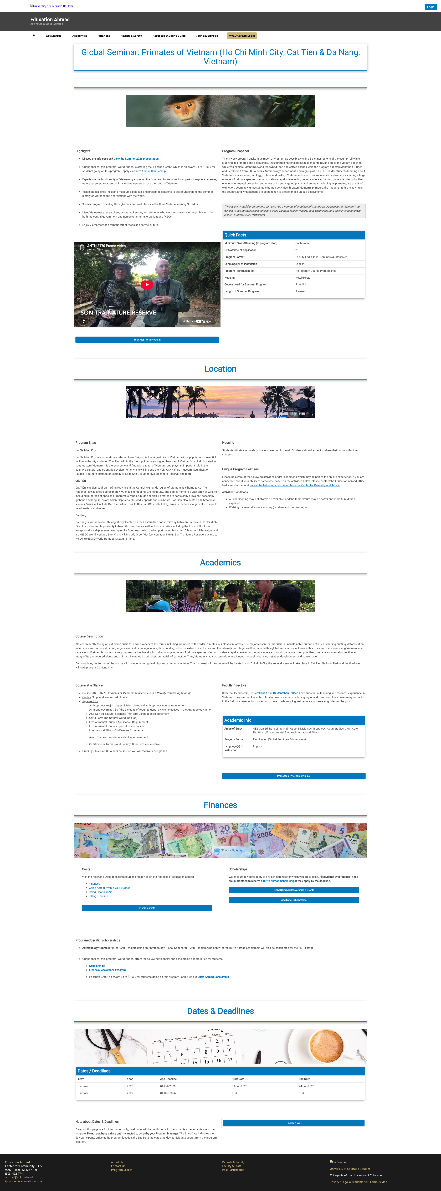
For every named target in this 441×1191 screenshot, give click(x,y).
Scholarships (97, 966)
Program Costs (147, 908)
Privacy (334, 1182)
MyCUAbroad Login (242, 36)
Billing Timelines (99, 896)
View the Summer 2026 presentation (136, 159)
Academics (79, 36)
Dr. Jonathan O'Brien (285, 693)
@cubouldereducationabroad (24, 1181)
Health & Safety (131, 36)
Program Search (121, 1170)
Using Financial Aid (100, 892)
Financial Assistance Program (107, 970)
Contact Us (118, 1166)
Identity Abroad (207, 36)
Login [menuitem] (430, 7)
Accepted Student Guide (169, 36)
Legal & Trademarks (355, 1182)
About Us (117, 1162)
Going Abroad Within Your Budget (109, 888)
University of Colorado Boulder (350, 1169)
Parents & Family (233, 1162)
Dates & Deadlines (220, 1011)
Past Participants (233, 1170)
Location (220, 369)
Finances (104, 36)
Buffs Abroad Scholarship (150, 171)
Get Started (53, 36)
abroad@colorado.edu (19, 1177)
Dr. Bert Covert (258, 693)
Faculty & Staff (231, 1166)
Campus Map (378, 1182)
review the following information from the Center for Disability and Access (295, 485)
